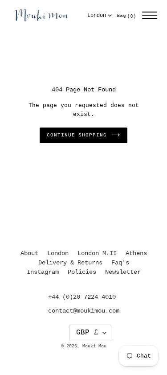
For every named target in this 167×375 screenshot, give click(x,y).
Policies (82, 272)
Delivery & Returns (70, 262)
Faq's (120, 262)
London (96, 15)
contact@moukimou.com (83, 310)
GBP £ (87, 333)
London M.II (97, 253)
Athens (136, 253)
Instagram (43, 272)
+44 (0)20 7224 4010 (82, 297)
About (29, 253)
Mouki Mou (94, 346)
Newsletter (123, 272)
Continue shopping (76, 135)
